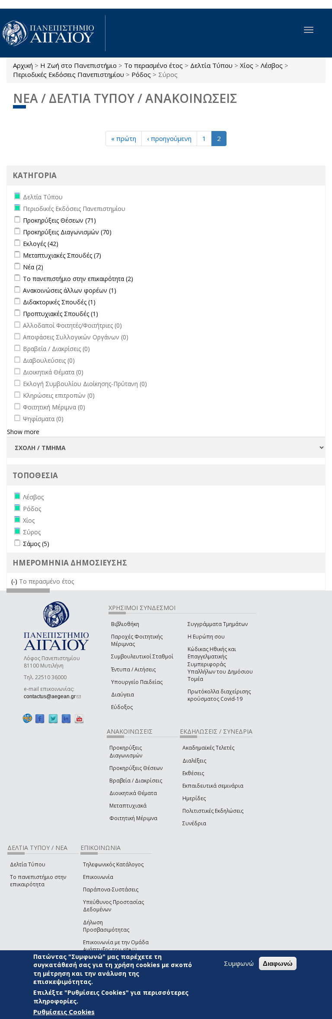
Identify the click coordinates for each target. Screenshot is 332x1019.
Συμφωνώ (239, 963)
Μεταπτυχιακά (128, 805)
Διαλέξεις (194, 760)
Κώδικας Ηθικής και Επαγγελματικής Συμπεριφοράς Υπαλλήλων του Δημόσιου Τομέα (220, 664)
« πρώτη (123, 138)
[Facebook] (40, 718)
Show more (23, 432)
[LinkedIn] (66, 718)
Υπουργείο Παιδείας (137, 682)
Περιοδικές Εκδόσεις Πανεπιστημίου (68, 74)
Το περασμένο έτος (153, 65)
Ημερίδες (194, 798)
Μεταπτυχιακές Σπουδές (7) (62, 255)
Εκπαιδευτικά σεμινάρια (212, 785)
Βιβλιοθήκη (125, 624)
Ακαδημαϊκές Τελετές (208, 747)
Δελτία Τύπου (211, 65)
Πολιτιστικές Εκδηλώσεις (212, 811)
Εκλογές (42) (40, 244)
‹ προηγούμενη (169, 138)
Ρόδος (141, 74)
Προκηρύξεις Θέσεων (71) (59, 220)
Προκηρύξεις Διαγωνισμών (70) (67, 232)
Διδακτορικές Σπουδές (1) (59, 302)
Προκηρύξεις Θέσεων (136, 768)
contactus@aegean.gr (52, 696)
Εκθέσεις (193, 773)
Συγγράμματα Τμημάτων (218, 624)
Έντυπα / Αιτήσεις (133, 669)
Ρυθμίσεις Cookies (64, 1011)
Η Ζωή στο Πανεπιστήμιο (78, 65)
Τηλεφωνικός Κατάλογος (113, 864)
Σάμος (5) (36, 544)
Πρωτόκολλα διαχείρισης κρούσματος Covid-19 (219, 695)
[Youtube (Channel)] (79, 718)
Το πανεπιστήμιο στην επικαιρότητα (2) (78, 279)
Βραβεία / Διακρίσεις (135, 780)
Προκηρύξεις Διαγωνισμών (125, 751)
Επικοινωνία (98, 877)
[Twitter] (53, 718)
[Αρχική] (52, 33)
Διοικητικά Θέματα (133, 793)
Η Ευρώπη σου (206, 636)
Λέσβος (272, 65)
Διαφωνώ (278, 963)
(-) (15, 581)
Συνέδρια (194, 823)
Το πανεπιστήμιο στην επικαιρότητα (38, 880)
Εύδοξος (122, 707)
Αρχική (23, 65)
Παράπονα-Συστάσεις (110, 889)
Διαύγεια (122, 694)
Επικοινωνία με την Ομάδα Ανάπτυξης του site (116, 946)
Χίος (246, 65)
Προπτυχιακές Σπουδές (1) (60, 314)
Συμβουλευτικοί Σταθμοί (142, 656)
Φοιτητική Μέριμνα (133, 818)
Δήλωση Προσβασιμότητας (106, 926)
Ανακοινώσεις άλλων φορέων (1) (69, 290)
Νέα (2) (33, 267)
